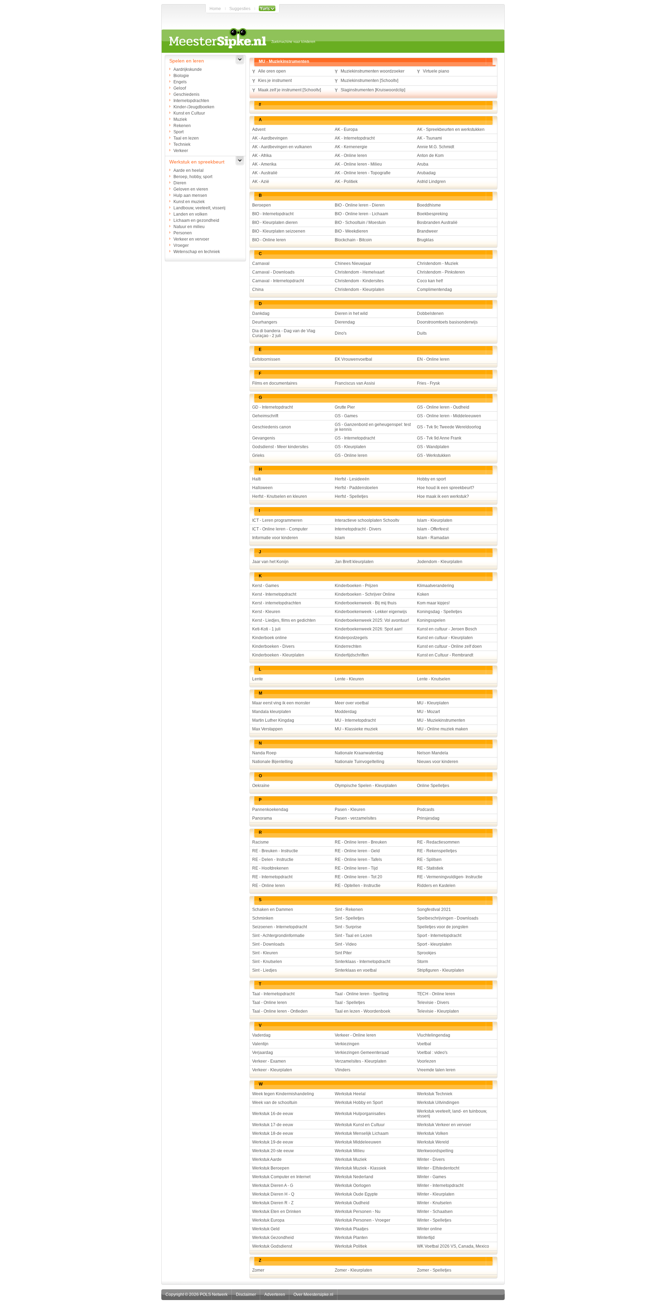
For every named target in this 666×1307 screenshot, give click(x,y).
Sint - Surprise (348, 926)
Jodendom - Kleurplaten (439, 561)
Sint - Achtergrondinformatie (278, 935)
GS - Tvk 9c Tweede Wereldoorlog (449, 427)
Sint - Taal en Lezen (353, 935)
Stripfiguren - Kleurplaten (440, 970)
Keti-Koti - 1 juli (266, 629)
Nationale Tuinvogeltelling (359, 761)
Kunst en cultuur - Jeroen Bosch (447, 629)
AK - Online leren (351, 155)
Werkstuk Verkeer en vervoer (444, 1124)
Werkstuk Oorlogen (353, 1185)
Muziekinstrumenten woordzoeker (372, 71)
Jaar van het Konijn (270, 561)
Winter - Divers (431, 1159)
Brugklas (425, 239)
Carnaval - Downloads (273, 272)
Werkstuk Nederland (354, 1176)
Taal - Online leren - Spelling (361, 993)
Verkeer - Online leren (355, 1035)
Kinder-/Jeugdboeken (193, 106)
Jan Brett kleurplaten (354, 561)
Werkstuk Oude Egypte (356, 1194)
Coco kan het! (430, 280)
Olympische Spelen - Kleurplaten (366, 785)
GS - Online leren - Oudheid (443, 407)
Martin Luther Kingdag (273, 720)
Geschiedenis (186, 94)
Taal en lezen (186, 138)
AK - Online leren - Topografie (363, 172)
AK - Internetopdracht (355, 138)
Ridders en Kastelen (436, 885)
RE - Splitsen (429, 859)
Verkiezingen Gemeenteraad (362, 1052)
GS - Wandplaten (433, 446)
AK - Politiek (346, 181)
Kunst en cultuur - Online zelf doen (449, 646)
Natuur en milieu (189, 226)
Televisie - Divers (433, 1002)
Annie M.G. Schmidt (435, 146)
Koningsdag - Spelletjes (439, 611)
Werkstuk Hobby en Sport (359, 1102)
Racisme (260, 842)
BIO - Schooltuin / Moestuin (360, 222)
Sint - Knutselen (267, 961)
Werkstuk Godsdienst (272, 1246)
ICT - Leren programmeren (277, 520)
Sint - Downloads (268, 944)
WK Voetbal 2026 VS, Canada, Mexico (453, 1246)
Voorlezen (426, 1061)
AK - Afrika (262, 155)
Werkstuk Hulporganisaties (360, 1113)
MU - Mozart (428, 711)
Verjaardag (262, 1052)
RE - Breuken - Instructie (275, 850)
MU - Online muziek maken (442, 729)
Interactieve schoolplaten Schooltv (367, 520)
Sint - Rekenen (349, 909)
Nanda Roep (264, 753)
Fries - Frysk (428, 383)
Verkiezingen (347, 1043)
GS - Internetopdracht (355, 438)
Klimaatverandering (435, 585)
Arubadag (426, 172)
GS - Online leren (351, 455)
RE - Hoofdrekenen (270, 868)
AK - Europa (346, 129)
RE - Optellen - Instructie (358, 885)
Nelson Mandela (432, 753)
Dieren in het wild (351, 313)
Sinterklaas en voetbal (356, 970)
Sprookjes (426, 952)
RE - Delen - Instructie (272, 859)
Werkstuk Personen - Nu (358, 1211)
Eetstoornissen (266, 359)
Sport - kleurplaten (434, 944)
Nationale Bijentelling (272, 761)
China (258, 289)
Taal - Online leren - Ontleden (280, 1011)
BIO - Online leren (269, 239)
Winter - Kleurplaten (435, 1194)
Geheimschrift (265, 415)
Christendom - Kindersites (359, 280)
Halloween (262, 487)
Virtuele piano (436, 71)
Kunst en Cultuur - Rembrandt (445, 655)
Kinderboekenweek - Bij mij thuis (365, 603)
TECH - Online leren (436, 993)
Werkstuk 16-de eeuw (272, 1113)
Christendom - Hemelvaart (359, 272)
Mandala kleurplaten (271, 711)
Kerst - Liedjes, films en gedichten (284, 620)
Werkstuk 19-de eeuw (272, 1142)
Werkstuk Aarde (267, 1159)
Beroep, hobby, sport (192, 176)
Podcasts (425, 809)
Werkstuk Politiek (351, 1246)
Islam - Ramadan (433, 537)
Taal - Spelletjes (350, 1002)
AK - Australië (265, 172)
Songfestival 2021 (434, 909)
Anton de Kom (430, 155)
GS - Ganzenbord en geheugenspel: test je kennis (373, 427)
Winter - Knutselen (434, 1202)
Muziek (180, 119)
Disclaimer (246, 1294)
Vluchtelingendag (433, 1035)
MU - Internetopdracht (355, 720)
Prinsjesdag (428, 818)
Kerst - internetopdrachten (276, 603)
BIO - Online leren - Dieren (360, 205)
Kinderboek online (269, 637)
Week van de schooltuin (274, 1102)
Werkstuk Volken (432, 1133)
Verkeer (180, 150)
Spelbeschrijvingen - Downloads (447, 918)
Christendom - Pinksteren (441, 272)
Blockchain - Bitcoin (353, 239)
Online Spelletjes (433, 785)
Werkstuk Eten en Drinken (276, 1211)
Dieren (179, 183)
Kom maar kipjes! (433, 603)
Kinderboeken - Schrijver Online (365, 594)
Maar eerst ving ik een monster (281, 703)
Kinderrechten (348, 646)
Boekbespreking (432, 213)
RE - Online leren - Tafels (358, 859)
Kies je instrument (275, 80)
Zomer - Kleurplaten (353, 1270)
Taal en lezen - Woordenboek (362, 1011)
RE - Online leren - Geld (357, 850)
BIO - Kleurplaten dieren (275, 222)
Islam (340, 537)
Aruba (422, 164)
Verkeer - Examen (269, 1061)
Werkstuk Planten (351, 1237)
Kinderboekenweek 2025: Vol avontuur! (372, 620)
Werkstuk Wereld (433, 1142)
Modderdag (346, 711)
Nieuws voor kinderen (437, 761)
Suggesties (239, 8)
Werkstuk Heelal (350, 1093)
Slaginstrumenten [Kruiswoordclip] (373, 89)
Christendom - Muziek (437, 263)
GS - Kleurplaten (350, 446)
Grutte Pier (345, 407)
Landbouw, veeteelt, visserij (199, 208)
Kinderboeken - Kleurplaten (278, 655)
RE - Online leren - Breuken (361, 842)
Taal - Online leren (269, 1002)
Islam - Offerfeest (433, 529)
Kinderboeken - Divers (273, 646)
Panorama (262, 818)
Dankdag (261, 313)
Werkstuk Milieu (350, 1150)
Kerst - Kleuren (266, 611)
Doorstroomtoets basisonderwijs (447, 322)
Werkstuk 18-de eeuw (272, 1133)
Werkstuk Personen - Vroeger (362, 1220)
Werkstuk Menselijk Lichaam (361, 1133)
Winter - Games (431, 1176)
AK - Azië (260, 181)
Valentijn (260, 1043)
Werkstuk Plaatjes (351, 1228)
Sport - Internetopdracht (439, 935)
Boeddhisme (429, 205)
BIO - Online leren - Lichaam (361, 213)
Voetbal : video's (432, 1052)
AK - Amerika (264, 164)
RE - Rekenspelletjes (437, 850)
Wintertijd (426, 1237)
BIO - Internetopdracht (272, 213)
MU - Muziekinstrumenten (441, 720)
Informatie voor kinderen (275, 537)
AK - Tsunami (429, 138)
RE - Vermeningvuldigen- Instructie (450, 876)
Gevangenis (263, 438)
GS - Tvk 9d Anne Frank (439, 438)
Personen (182, 233)
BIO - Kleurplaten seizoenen (278, 231)
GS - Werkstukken (434, 455)
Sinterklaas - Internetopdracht (362, 961)
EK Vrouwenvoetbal (353, 359)
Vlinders (342, 1069)
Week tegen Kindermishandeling (283, 1093)
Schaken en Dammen (272, 909)
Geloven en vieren (190, 189)
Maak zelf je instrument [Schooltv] (289, 89)
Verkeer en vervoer (191, 239)
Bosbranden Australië (437, 222)
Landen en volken (190, 214)
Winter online (429, 1228)
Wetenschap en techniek (196, 251)
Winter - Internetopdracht (440, 1185)
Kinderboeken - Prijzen (356, 585)
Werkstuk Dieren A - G (272, 1185)
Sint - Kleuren (265, 952)
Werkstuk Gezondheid (273, 1237)
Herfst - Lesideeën (352, 479)
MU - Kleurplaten (433, 703)
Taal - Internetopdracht (273, 993)
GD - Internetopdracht (272, 407)
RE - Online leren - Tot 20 (358, 876)
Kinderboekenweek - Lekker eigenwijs (371, 611)
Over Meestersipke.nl (313, 1294)
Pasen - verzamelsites (355, 818)
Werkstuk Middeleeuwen (358, 1142)
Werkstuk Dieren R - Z (272, 1202)
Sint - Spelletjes (349, 918)
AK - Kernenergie (351, 146)
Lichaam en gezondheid (196, 220)
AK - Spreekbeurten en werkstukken (451, 129)
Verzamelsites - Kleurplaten (360, 1061)
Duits (422, 333)
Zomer (258, 1270)
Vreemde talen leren (436, 1069)
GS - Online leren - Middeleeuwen (449, 415)
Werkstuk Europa (268, 1220)
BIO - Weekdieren (351, 231)
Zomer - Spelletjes (434, 1270)
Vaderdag (261, 1035)
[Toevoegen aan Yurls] (267, 8)
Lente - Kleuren (349, 679)
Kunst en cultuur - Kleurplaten (445, 637)
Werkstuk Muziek (351, 1159)
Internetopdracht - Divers (358, 529)
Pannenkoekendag (270, 809)
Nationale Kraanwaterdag (359, 753)
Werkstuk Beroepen (270, 1168)
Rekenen (182, 125)
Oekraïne (261, 785)
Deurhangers (264, 322)
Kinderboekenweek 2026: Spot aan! (368, 629)
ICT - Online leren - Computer (280, 529)
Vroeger (181, 245)
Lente (257, 679)
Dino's (341, 333)
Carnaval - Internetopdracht (278, 280)
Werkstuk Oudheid (352, 1202)
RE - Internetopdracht (272, 876)
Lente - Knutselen (433, 679)
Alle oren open (272, 71)
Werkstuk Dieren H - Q (273, 1194)
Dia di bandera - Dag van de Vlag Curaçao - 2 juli (283, 333)
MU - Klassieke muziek (356, 729)
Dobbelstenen (430, 313)
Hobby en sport (431, 479)
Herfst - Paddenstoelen (356, 487)
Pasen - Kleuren (350, 809)
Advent (258, 129)
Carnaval (261, 263)
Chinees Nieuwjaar (353, 263)
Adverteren (274, 1294)
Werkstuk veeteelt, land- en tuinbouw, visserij (452, 1114)
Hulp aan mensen (190, 195)
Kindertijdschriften (352, 655)
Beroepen (261, 205)
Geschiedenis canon (271, 427)
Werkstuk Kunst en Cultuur (360, 1124)
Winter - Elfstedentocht (438, 1168)
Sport (178, 131)
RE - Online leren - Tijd (356, 868)
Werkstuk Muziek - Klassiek (360, 1168)
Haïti (256, 479)
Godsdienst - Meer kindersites (280, 446)
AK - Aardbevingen (270, 138)
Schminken (262, 918)
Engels (180, 81)
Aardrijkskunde (187, 69)
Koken (423, 594)
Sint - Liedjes (264, 970)
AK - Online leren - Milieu (358, 164)
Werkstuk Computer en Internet (281, 1176)
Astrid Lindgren (431, 181)
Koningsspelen (431, 620)
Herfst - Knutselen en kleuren (279, 496)
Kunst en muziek (189, 201)
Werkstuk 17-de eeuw (272, 1124)
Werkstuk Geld (266, 1228)
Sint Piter (343, 952)
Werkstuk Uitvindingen (438, 1102)
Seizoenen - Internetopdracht (279, 926)
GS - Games (346, 415)
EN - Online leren (433, 359)
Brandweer (427, 231)
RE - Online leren (268, 885)
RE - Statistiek (430, 868)
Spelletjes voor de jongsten (442, 926)
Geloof (179, 88)
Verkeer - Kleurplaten (272, 1069)
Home (215, 8)
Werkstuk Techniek (434, 1093)
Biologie (181, 75)
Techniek (181, 144)
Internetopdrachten (191, 100)
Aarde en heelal (188, 170)
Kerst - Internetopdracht (274, 594)
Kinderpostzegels (351, 637)
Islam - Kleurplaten (434, 520)
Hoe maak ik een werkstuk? (443, 496)
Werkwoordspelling (435, 1150)
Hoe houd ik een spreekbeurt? (445, 487)
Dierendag (345, 322)
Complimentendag (434, 289)
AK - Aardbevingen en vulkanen (282, 146)
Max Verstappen (267, 729)
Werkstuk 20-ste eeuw (273, 1150)
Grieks (258, 455)
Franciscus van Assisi (355, 383)
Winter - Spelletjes (434, 1220)
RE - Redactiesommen (438, 842)
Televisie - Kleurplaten (438, 1011)
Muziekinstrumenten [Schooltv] (369, 80)
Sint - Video (346, 944)
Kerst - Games (265, 585)
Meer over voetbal (352, 703)
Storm (422, 961)
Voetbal (424, 1043)
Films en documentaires (274, 383)
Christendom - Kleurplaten (359, 289)
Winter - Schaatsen (435, 1211)
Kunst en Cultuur (189, 113)
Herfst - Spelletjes (351, 496)
